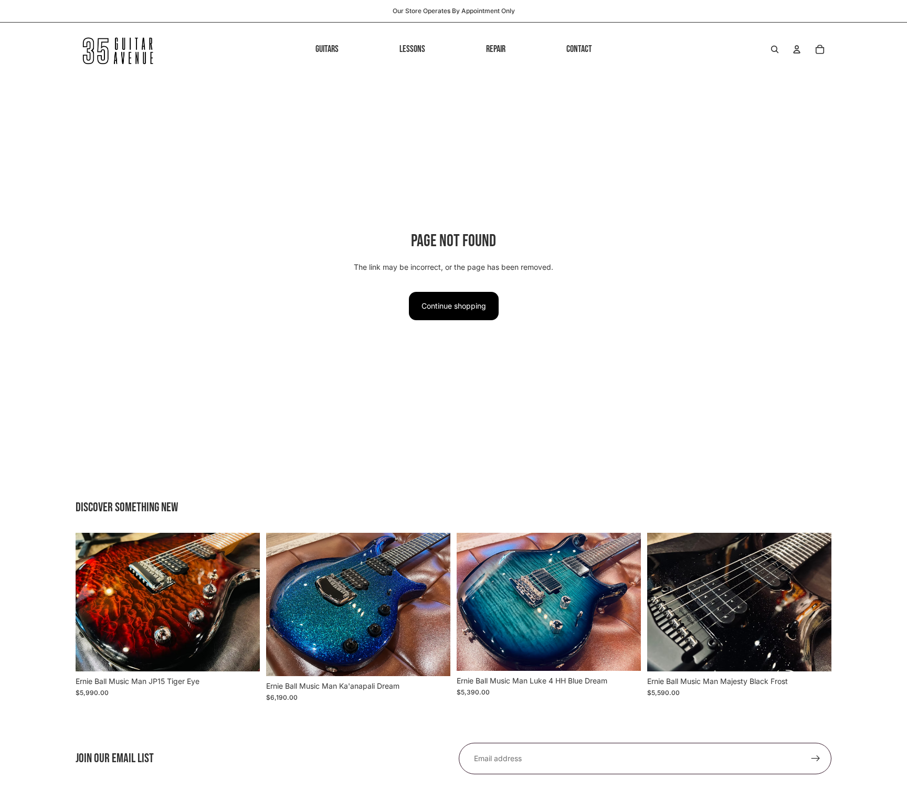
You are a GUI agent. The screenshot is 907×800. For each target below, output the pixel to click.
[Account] (796, 49)
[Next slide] (244, 602)
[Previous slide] (91, 602)
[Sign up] (816, 759)
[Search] (774, 49)
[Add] (243, 655)
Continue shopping (453, 305)
